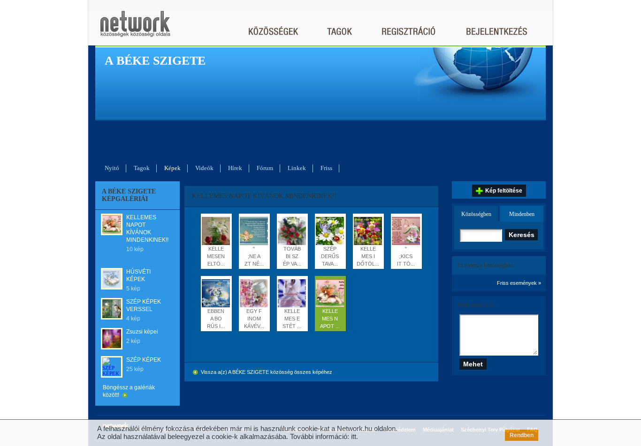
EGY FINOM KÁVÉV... (254, 318)
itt (353, 436)
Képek (172, 167)
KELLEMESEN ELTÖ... (216, 256)
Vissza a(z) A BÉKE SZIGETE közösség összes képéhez (265, 372)
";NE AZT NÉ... (254, 256)
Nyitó (112, 167)
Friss (326, 167)
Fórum (265, 167)
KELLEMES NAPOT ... (330, 318)
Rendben (522, 435)
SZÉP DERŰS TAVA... (330, 256)
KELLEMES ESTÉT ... (291, 318)
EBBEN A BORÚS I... (216, 318)
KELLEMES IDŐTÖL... (368, 256)
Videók (204, 167)
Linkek (297, 167)
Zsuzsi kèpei (142, 331)
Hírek (235, 167)
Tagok (142, 167)
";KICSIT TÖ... (406, 256)
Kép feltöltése (503, 190)
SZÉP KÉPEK (143, 360)
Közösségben (476, 214)
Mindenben (521, 214)
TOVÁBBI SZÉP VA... (292, 256)
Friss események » (519, 283)
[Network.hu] (135, 28)
